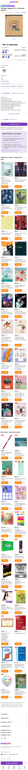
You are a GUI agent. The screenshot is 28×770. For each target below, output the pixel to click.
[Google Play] (14, 754)
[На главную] (14, 2)
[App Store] (4, 754)
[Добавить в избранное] (10, 186)
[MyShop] (6, 744)
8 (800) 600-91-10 (6, 730)
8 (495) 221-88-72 (6, 732)
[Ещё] (25, 763)
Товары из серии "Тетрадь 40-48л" (11, 158)
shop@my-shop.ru (6, 735)
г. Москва (23, 47)
